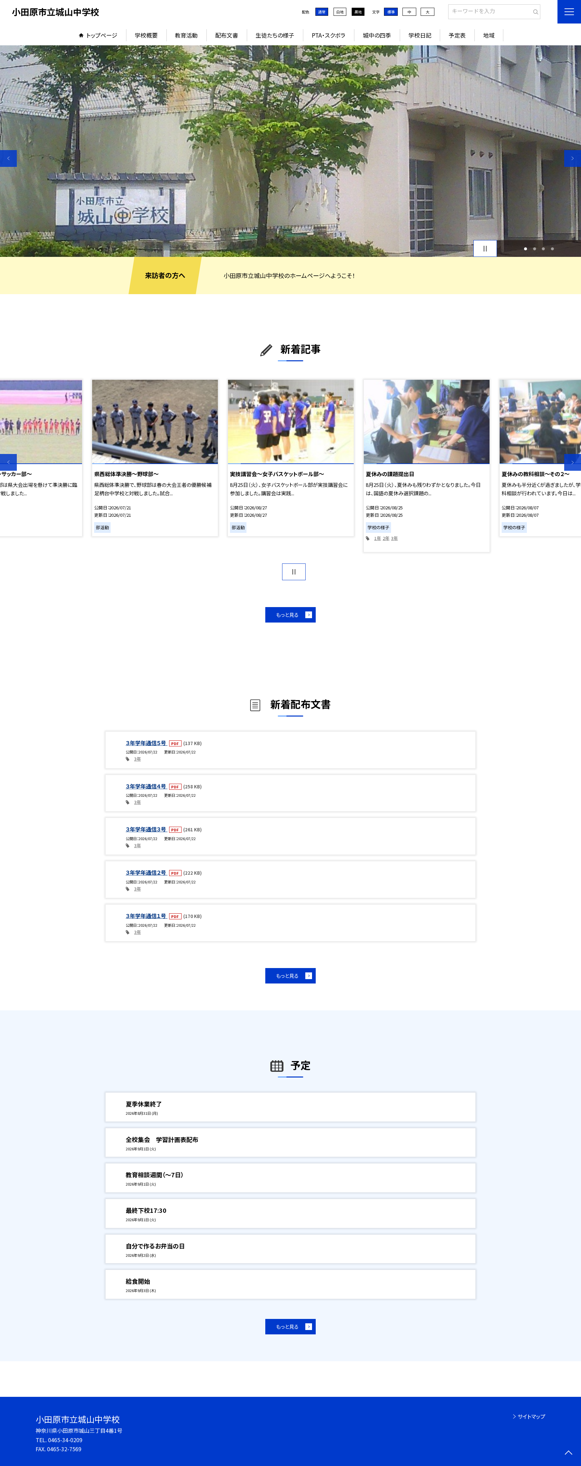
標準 (391, 11)
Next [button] (572, 158)
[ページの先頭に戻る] (568, 1453)
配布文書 (226, 35)
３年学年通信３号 (146, 829)
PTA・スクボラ (328, 35)
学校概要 (146, 35)
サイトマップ (531, 1416)
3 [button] (543, 248)
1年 (377, 538)
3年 (394, 538)
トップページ (101, 35)
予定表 (457, 35)
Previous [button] (8, 158)
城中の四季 (377, 35)
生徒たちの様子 (275, 35)
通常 (321, 11)
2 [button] (534, 248)
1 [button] (525, 248)
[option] (290, 151)
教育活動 (186, 35)
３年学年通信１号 (146, 916)
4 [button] (552, 248)
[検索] (534, 10)
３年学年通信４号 (146, 786)
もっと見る (287, 614)
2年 (386, 538)
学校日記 (420, 35)
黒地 (358, 11)
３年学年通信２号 (146, 872)
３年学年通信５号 (146, 743)
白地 (340, 11)
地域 (489, 35)
